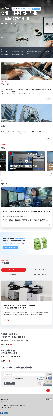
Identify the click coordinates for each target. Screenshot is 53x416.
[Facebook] (6, 413)
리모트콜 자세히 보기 (8, 24)
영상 (3, 147)
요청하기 (4, 361)
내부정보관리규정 (9, 407)
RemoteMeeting (39, 275)
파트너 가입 (5, 345)
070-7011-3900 (4, 405)
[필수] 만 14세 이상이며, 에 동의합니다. (16, 378)
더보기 (48, 98)
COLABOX (13, 275)
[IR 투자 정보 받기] (48, 390)
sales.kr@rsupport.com (14, 405)
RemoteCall (39, 270)
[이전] (24, 37)
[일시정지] (26, 37)
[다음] (28, 37)
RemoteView (14, 270)
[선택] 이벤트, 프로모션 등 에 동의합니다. (16, 380)
